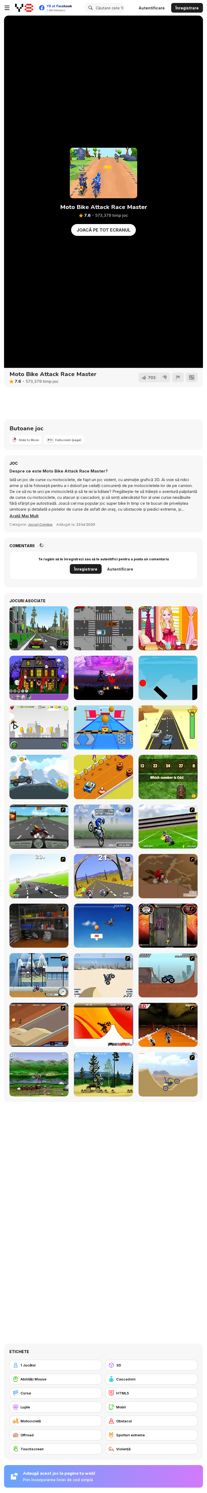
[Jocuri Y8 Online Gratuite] (24, 8)
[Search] (90, 8)
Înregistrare (187, 8)
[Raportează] (178, 377)
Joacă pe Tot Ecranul (103, 230)
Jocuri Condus (40, 524)
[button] (24, 516)
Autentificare (152, 8)
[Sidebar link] (7, 7)
